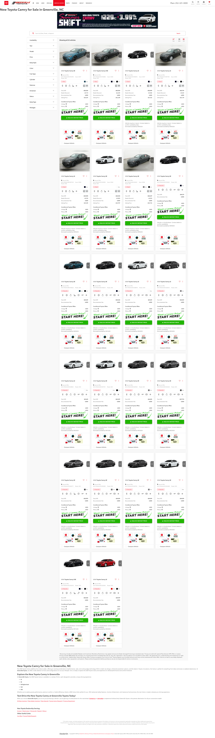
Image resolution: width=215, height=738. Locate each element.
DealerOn (81, 733)
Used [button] (42, 3)
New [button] (37, 3)
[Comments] (84, 86)
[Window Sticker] (87, 86)
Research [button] (89, 3)
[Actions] (86, 70)
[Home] (33, 3)
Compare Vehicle (69, 143)
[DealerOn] (64, 733)
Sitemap (87, 733)
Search (178, 33)
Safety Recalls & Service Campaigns (101, 733)
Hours (112, 733)
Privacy (91, 733)
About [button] (81, 3)
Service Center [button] (59, 3)
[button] (88, 55)
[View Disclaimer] (76, 86)
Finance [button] (74, 3)
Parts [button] (68, 3)
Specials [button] (49, 3)
